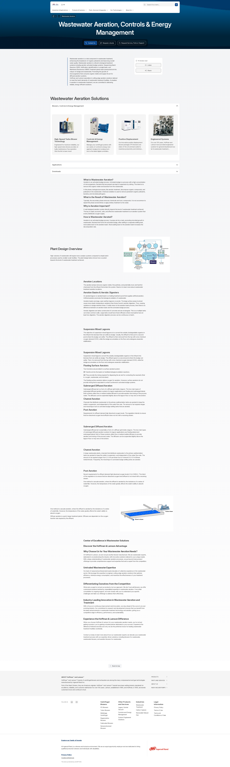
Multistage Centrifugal (103, 714)
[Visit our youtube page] (76, 702)
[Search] (144, 4)
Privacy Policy (158, 707)
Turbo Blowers (105, 710)
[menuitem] (61, 10)
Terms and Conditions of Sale (160, 714)
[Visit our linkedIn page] (71, 702)
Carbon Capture (141, 710)
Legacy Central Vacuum (123, 708)
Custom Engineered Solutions (124, 718)
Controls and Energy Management (124, 713)
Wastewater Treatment (140, 706)
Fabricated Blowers (106, 723)
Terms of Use (158, 710)
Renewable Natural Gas (142, 714)
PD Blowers (104, 707)
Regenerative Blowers (104, 719)
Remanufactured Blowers (105, 727)
